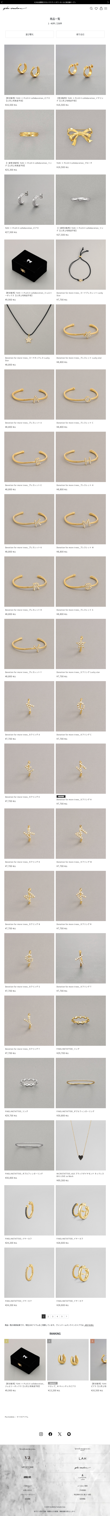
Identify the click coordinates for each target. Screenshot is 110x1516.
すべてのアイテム (22, 1417)
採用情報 (82, 1499)
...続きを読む (89, 1325)
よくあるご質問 (82, 1486)
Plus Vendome (9, 1417)
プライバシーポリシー (27, 1494)
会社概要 (27, 1499)
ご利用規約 (82, 1490)
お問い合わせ (27, 1490)
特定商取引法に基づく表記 (82, 1494)
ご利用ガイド (27, 1486)
